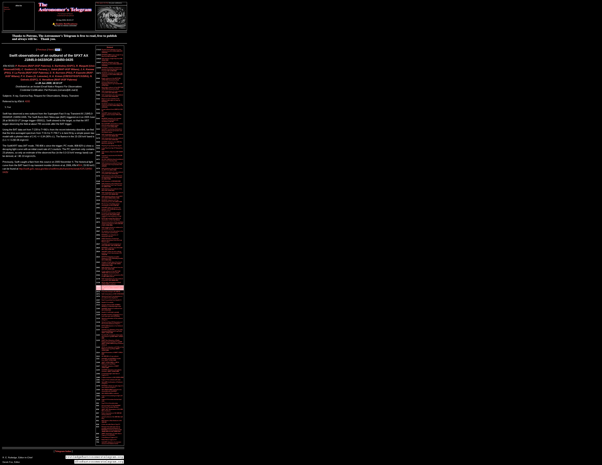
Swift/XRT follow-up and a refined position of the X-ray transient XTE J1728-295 (112, 253)
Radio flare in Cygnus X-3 (109, 439)
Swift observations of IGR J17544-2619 (113, 294)
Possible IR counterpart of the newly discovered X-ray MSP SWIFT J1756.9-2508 (112, 336)
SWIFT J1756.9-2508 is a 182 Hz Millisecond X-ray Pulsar (110, 363)
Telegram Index (63, 451)
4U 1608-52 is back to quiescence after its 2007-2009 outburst (112, 275)
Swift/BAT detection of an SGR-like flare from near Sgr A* (112, 142)
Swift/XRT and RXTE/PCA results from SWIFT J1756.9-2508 (111, 359)
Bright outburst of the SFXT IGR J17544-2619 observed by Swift (111, 79)
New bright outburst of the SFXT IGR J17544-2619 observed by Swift (112, 88)
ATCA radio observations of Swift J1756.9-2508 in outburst (111, 283)
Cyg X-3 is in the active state (110, 403)
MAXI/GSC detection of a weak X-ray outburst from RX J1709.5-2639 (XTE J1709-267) (112, 74)
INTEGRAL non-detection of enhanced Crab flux (110, 235)
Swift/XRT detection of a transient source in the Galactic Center (111, 442)
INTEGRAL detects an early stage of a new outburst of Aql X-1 (112, 386)
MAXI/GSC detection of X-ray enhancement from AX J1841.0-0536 (112, 200)
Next (50, 49)
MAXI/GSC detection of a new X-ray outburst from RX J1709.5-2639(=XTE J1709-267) (112, 105)
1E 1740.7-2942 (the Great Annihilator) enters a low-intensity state (112, 160)
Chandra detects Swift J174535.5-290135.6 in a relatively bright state (111, 305)
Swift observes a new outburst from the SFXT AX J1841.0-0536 (112, 169)
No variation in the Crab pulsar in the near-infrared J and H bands (112, 231)
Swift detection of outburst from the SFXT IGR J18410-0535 (112, 268)
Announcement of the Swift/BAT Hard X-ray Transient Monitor (111, 406)
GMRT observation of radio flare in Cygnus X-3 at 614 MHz (112, 434)
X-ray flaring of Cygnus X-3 (109, 437)
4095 (27, 101)
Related (110, 47)
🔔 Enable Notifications (64, 24)
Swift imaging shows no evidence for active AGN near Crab (112, 228)
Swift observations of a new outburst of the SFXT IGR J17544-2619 (112, 95)
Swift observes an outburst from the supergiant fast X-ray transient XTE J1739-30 (112, 164)
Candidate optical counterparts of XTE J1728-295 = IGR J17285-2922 (111, 244)
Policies (70, 14)
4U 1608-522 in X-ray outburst (110, 356)
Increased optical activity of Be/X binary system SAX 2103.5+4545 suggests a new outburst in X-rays (111, 214)
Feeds (67, 15)
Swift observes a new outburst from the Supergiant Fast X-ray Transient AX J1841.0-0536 (112, 177)
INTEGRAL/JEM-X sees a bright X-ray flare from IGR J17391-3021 (112, 55)
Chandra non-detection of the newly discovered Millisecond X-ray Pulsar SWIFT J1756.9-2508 (112, 331)
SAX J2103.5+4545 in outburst (110, 393)
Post (59, 14)
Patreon (6, 7)
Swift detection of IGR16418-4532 (111, 181)
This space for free (102, 3)
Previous (41, 49)
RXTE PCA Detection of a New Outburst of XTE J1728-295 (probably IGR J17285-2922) (112, 258)
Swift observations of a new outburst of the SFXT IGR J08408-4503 (112, 135)
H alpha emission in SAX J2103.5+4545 (112, 377)
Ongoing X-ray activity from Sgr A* (112, 145)
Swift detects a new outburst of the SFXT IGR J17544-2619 (112, 189)
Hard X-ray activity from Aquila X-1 (111, 300)
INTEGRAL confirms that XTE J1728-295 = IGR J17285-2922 (112, 248)
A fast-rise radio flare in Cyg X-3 (111, 424)
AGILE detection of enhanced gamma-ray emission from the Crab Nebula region (112, 240)
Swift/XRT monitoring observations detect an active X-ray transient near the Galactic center (112, 130)
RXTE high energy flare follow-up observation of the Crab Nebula (111, 219)
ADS (58, 50)
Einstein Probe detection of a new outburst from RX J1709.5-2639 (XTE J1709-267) (112, 51)
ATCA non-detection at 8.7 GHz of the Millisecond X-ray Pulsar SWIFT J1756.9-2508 (113, 348)
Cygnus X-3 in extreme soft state (111, 379)
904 (80, 165)
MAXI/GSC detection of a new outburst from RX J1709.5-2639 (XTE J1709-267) (112, 64)
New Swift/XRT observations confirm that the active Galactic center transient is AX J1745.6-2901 (112, 125)
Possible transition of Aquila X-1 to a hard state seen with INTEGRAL (112, 315)
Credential (60, 15)
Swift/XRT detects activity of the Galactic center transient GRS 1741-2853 (112, 114)
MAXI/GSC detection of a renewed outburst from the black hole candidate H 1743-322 (111, 120)
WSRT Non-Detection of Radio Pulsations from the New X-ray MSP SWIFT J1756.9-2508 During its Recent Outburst (112, 342)
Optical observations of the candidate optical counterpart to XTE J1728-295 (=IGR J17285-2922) (112, 223)
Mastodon (7, 9)
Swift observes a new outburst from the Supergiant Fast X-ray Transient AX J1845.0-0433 (112, 185)
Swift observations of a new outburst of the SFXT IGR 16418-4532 (112, 91)
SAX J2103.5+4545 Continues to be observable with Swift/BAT (111, 390)
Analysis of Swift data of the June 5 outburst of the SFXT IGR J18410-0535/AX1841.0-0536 (112, 263)
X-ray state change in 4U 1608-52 (111, 291)
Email (72, 15)
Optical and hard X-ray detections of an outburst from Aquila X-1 (112, 297)
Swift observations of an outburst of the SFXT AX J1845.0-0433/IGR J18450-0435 (112, 287)
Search (64, 14)
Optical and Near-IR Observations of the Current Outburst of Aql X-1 (112, 322)
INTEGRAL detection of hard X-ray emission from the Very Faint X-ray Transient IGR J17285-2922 (112, 69)
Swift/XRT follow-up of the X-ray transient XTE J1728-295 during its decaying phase (111, 209)
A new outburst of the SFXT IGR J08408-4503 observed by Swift (111, 272)
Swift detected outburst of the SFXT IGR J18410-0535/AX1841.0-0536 (112, 197)
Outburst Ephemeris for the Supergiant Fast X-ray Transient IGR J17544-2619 (112, 83)
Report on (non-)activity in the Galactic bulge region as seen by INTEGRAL (111, 100)
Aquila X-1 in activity (107, 302)
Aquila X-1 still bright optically (110, 312)
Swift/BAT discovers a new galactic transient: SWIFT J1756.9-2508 (111, 370)
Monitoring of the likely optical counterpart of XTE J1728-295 (110, 204)
